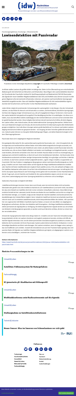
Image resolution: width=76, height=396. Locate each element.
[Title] (12, 18)
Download (68, 84)
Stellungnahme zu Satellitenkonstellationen (25, 312)
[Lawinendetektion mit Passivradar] (8, 18)
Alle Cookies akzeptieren (66, 393)
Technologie (18, 354)
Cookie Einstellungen (44, 364)
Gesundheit (17, 359)
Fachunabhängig (19, 366)
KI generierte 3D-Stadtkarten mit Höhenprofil (26, 282)
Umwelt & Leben (19, 361)
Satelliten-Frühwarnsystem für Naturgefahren (25, 266)
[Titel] (3, 18)
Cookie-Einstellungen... (8, 393)
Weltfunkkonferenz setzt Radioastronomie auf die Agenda (31, 297)
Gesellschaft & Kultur (21, 357)
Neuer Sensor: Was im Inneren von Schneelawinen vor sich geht (34, 328)
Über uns (41, 354)
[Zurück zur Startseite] (38, 7)
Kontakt (41, 361)
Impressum (42, 356)
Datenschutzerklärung (45, 359)
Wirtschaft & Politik (20, 364)
